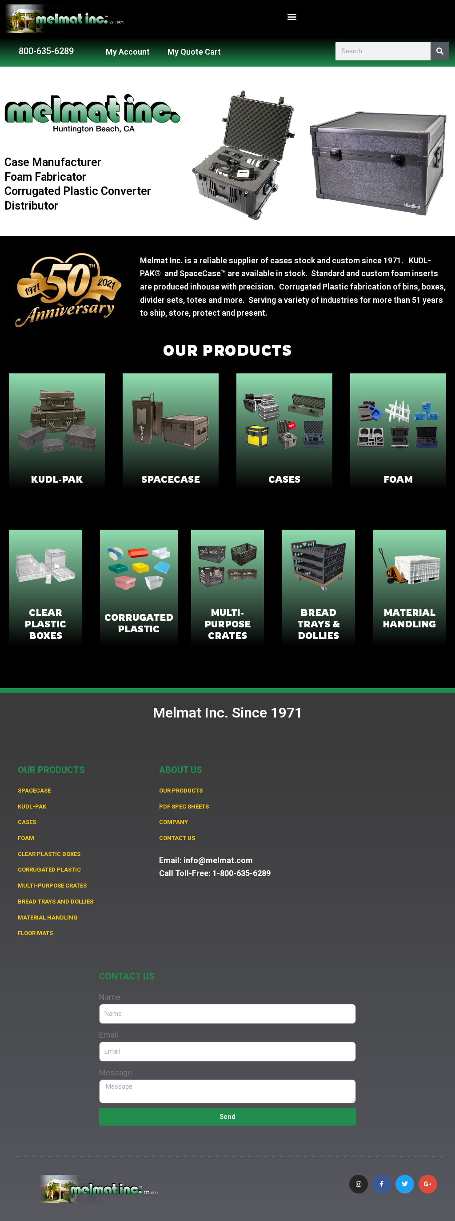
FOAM (398, 479)
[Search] (440, 51)
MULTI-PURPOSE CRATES (227, 624)
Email (108, 1034)
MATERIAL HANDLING (409, 618)
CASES (284, 479)
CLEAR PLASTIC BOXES (45, 624)
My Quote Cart (194, 51)
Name (109, 997)
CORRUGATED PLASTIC (138, 623)
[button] (292, 16)
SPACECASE (170, 479)
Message (115, 1072)
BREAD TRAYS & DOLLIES (318, 624)
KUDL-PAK (57, 479)
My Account (128, 51)
